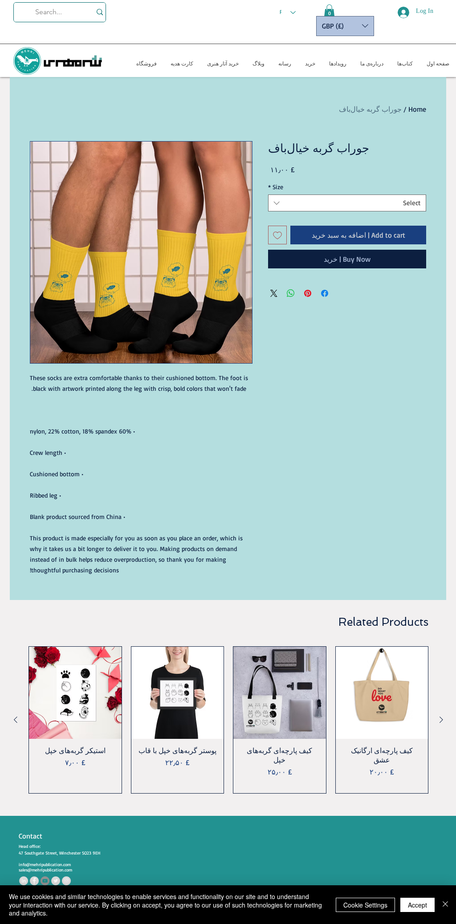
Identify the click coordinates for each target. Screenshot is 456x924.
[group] (228, 720)
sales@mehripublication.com (45, 869)
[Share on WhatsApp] (290, 293)
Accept (417, 904)
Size (275, 186)
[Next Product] (15, 719)
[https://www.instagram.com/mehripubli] (66, 880)
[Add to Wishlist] (277, 235)
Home (417, 109)
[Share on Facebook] (324, 293)
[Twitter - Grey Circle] (55, 880)
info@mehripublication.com (45, 864)
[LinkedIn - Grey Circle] (23, 880)
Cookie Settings (365, 904)
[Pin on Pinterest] (307, 293)
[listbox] (345, 26)
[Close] (445, 904)
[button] (329, 11)
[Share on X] (274, 293)
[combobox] (347, 203)
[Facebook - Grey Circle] (34, 880)
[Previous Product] (441, 719)
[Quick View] (382, 693)
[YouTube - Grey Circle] (45, 880)
